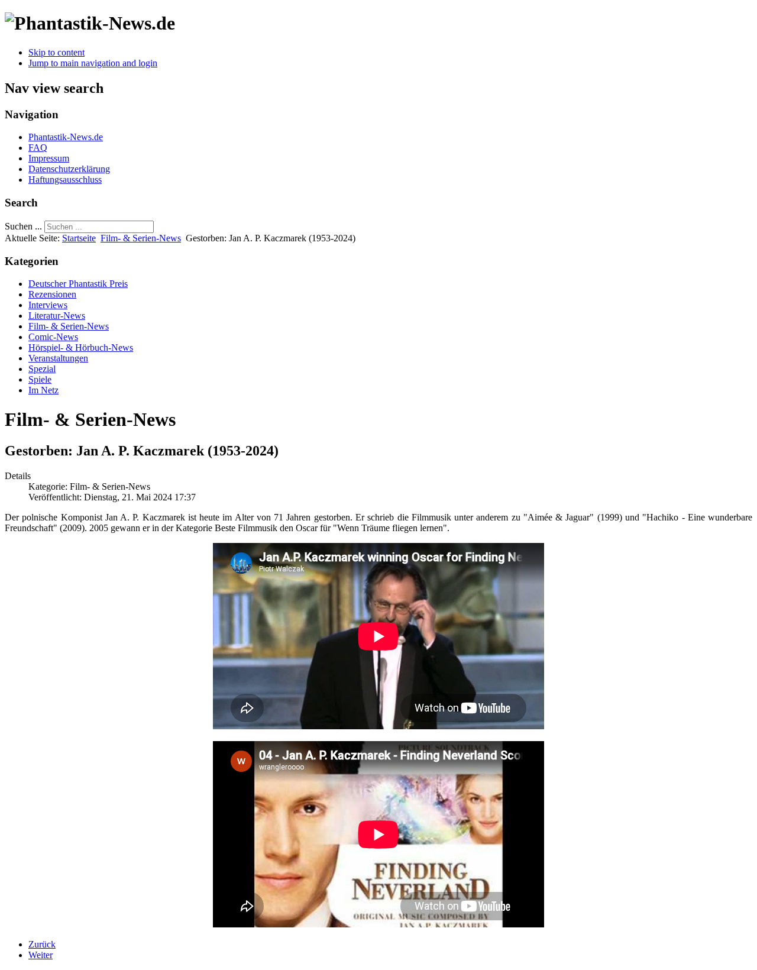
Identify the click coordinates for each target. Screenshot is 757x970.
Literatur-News (56, 316)
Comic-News (53, 337)
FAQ (37, 148)
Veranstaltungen (58, 358)
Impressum (48, 158)
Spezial (42, 369)
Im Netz (43, 390)
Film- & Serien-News (141, 238)
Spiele (39, 379)
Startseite (79, 238)
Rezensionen (52, 294)
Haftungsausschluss (65, 179)
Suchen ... (23, 226)
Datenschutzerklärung (69, 169)
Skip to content (56, 52)
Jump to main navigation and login (92, 63)
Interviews (47, 305)
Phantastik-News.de (65, 137)
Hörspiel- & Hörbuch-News (80, 347)
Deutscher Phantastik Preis (78, 284)
